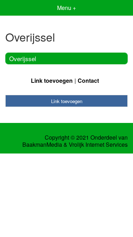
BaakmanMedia (42, 144)
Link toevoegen (52, 80)
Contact (88, 80)
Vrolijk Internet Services (98, 144)
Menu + (66, 8)
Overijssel (22, 58)
